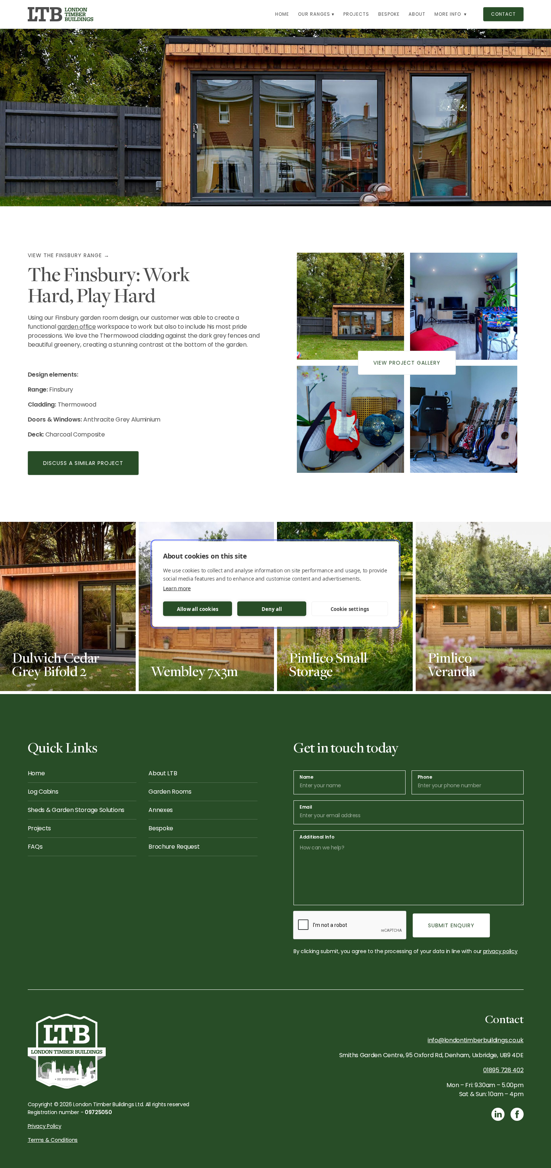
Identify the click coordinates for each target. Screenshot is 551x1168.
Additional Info (316, 837)
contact (503, 14)
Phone (425, 777)
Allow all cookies (197, 608)
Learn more (177, 588)
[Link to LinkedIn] (498, 1114)
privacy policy (500, 951)
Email (305, 807)
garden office (76, 326)
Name (306, 777)
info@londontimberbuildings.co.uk (475, 1040)
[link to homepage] (61, 14)
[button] (316, 14)
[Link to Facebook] (517, 1114)
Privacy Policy (44, 1126)
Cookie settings (350, 608)
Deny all (272, 608)
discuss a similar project (83, 463)
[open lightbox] (350, 306)
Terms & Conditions (53, 1140)
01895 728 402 (503, 1070)
